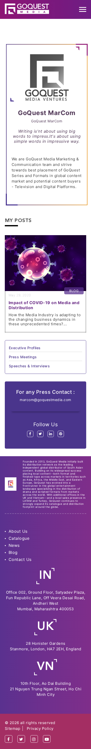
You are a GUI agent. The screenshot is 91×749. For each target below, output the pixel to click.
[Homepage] (27, 9)
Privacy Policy (40, 728)
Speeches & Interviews (29, 366)
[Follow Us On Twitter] (21, 739)
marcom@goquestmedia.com (45, 400)
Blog (13, 552)
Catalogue (19, 538)
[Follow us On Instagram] (34, 739)
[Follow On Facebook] (8, 739)
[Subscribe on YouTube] (46, 739)
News (14, 545)
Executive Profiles (25, 348)
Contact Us (20, 559)
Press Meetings (23, 357)
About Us (18, 531)
